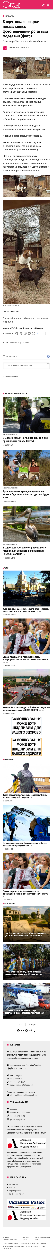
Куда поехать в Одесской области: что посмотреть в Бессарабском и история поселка (26, 610)
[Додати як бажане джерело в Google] (41, 333)
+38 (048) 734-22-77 (17, 1082)
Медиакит (14, 1109)
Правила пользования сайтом (42, 1238)
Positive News (7, 435)
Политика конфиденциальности (10, 1238)
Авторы (32, 1024)
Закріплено (43, 4)
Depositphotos (15, 1191)
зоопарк (26, 343)
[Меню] (48, 4)
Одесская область (8, 488)
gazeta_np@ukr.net (18, 1119)
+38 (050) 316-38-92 (17, 1116)
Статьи (16, 488)
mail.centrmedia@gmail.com (21, 1085)
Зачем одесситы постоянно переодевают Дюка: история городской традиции (25, 796)
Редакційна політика (25, 1238)
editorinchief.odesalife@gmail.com (24, 1095)
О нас (20, 1024)
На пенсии (13, 1184)
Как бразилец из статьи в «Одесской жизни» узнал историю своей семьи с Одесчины (25, 934)
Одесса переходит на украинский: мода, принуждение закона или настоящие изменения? (25, 658)
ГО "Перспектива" (16, 1194)
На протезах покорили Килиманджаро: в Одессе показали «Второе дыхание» (25, 844)
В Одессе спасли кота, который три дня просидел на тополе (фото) (25, 439)
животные (13, 343)
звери (20, 343)
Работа (12, 1187)
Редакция (11, 47)
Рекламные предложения (20, 1112)
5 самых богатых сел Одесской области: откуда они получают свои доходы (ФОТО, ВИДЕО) (26, 708)
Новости (9, 16)
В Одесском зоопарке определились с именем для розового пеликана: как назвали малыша (24, 551)
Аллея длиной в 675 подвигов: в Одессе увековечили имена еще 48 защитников (23, 973)
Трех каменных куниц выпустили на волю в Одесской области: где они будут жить (26, 494)
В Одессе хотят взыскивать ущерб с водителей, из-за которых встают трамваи (24, 1011)
